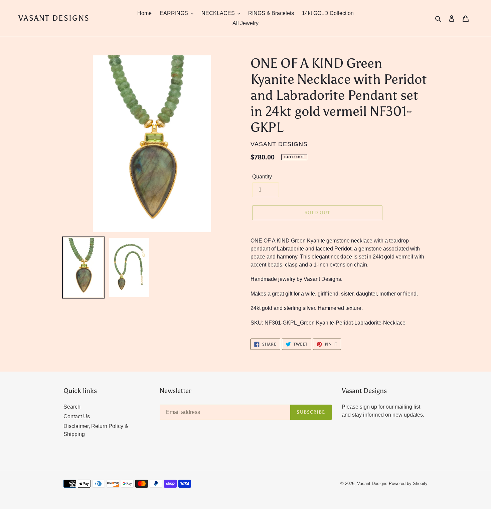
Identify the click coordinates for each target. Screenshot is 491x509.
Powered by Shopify (408, 483)
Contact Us (76, 416)
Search (71, 407)
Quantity (262, 176)
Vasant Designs (54, 18)
